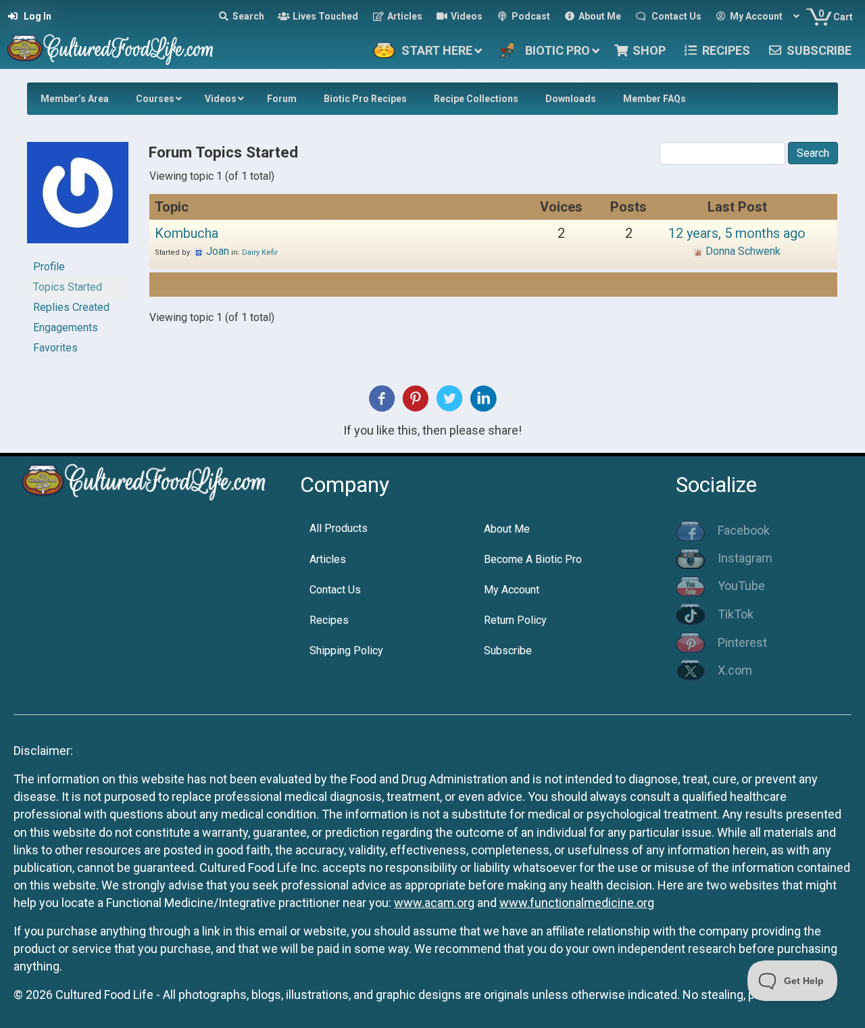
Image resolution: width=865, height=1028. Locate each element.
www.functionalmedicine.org (576, 903)
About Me (507, 528)
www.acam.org (434, 903)
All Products (339, 528)
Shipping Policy (346, 650)
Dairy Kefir (260, 252)
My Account (511, 589)
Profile (49, 266)
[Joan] (77, 198)
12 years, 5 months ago (737, 233)
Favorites (55, 347)
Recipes (329, 620)
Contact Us (335, 589)
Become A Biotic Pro (533, 559)
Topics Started (67, 286)
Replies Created (71, 307)
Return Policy (515, 620)
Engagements (65, 327)
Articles (328, 559)
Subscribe (508, 650)
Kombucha (186, 233)
